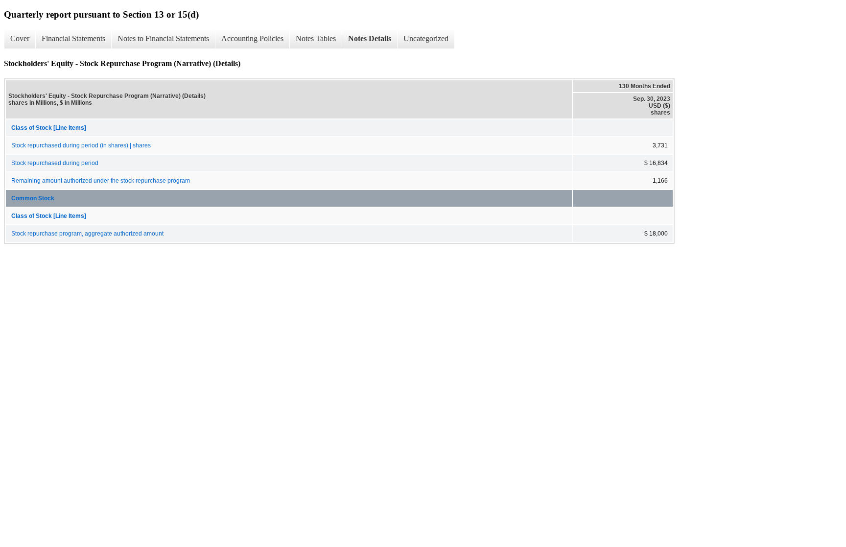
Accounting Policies (252, 38)
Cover (19, 38)
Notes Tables (316, 38)
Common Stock (32, 198)
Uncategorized (425, 38)
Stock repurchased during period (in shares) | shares (81, 145)
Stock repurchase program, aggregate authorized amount (87, 234)
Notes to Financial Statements (163, 38)
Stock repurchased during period (54, 163)
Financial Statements (73, 38)
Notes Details (369, 38)
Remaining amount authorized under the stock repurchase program (100, 181)
